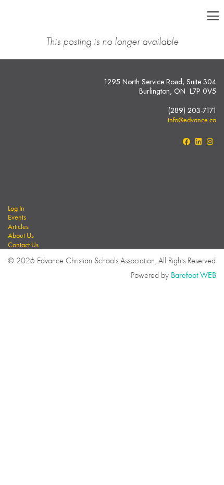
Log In (16, 208)
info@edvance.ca (192, 119)
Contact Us (23, 244)
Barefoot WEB (193, 275)
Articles (18, 226)
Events (17, 217)
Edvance (93, 17)
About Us (21, 235)
